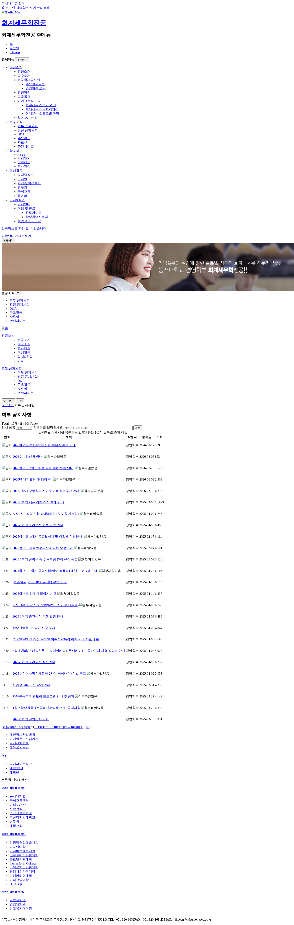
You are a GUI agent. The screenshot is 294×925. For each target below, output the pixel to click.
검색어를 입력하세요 (48, 427)
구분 (4, 755)
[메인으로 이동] (5, 328)
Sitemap (15, 52)
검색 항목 (8, 427)
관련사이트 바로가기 (14, 788)
